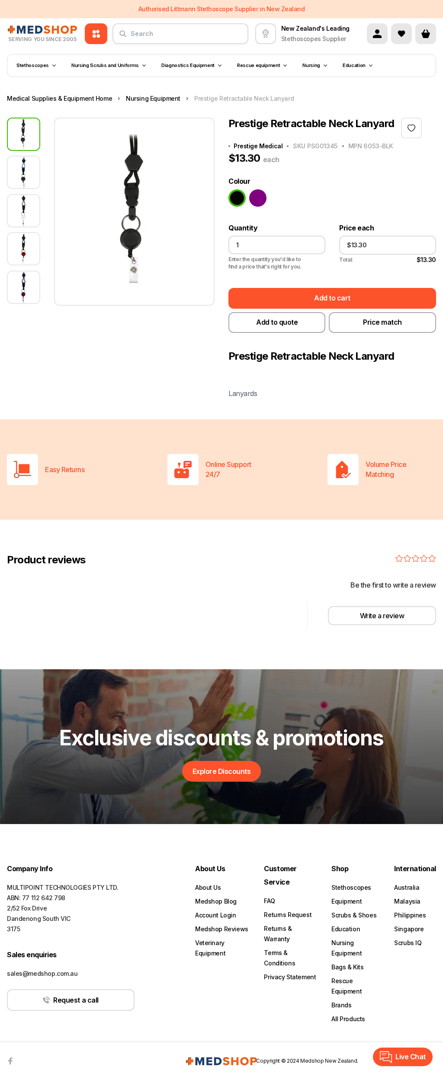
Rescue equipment (258, 65)
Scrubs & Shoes (353, 915)
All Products (348, 1018)
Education (354, 65)
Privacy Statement (290, 977)
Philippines (410, 915)
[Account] (377, 33)
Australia (406, 887)
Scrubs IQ (407, 942)
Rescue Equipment (346, 986)
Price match (382, 322)
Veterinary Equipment (210, 948)
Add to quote (277, 322)
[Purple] (257, 198)
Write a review (382, 615)
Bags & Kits (347, 967)
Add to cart (332, 298)
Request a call (75, 1000)
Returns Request (287, 914)
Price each (356, 228)
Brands (341, 1005)
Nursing (311, 65)
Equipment (346, 901)
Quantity (242, 228)
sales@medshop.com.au (42, 973)
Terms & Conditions (279, 958)
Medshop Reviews (221, 929)
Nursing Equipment (346, 948)
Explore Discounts (222, 771)
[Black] (237, 198)
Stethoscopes (32, 65)
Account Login (215, 915)
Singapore (409, 929)
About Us (208, 887)
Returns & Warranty (278, 934)
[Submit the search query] (122, 37)
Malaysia (407, 901)
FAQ (269, 900)
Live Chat (410, 1056)
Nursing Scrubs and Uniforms (105, 65)
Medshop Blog (216, 901)
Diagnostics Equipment (188, 65)
